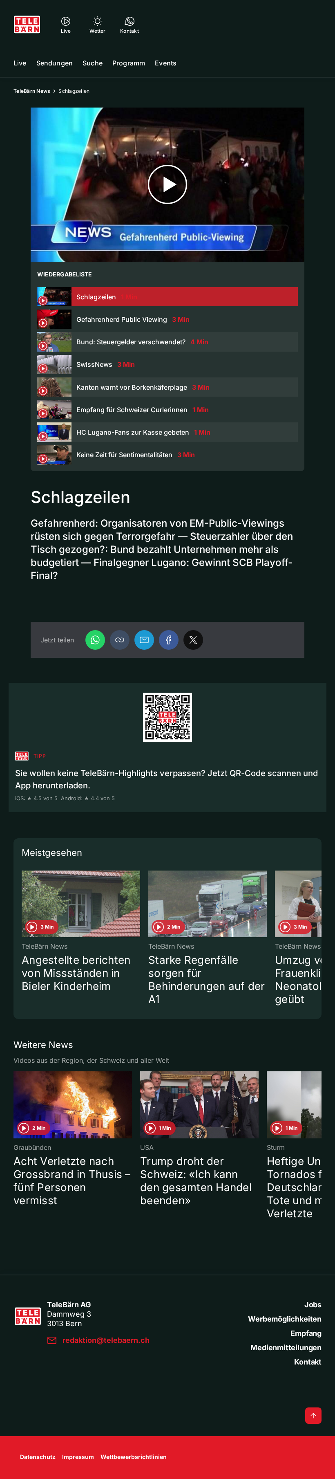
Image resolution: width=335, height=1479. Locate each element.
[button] (120, 640)
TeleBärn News (31, 91)
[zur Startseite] (27, 24)
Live (20, 63)
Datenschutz (38, 1456)
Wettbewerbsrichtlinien (133, 1456)
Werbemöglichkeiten (285, 1319)
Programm (128, 63)
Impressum (78, 1456)
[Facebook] (169, 640)
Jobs (313, 1304)
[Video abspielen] (167, 185)
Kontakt (308, 1362)
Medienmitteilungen (286, 1347)
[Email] (144, 640)
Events (165, 63)
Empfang (306, 1333)
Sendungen (54, 63)
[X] (193, 640)
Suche (93, 63)
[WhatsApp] (95, 640)
